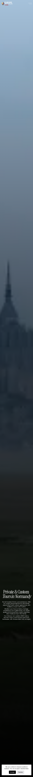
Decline (20, 772)
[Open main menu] (30, 3)
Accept (12, 772)
